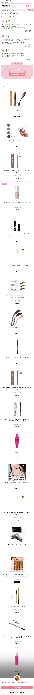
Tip (16, 69)
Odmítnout (22, 692)
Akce (5, 69)
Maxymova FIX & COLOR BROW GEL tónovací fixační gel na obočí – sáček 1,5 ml (16, 40)
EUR (32, 1)
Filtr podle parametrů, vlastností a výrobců (16, 78)
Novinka (11, 69)
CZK (30, 1)
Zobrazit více (16, 63)
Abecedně (5, 84)
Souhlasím (18, 687)
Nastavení (13, 692)
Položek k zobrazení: (17, 74)
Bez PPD (21, 69)
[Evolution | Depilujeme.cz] (9, 6)
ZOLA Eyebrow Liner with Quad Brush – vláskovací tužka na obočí (13, 54)
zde (24, 683)
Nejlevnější (18, 81)
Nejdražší (27, 81)
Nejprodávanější (7, 81)
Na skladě (6, 67)
